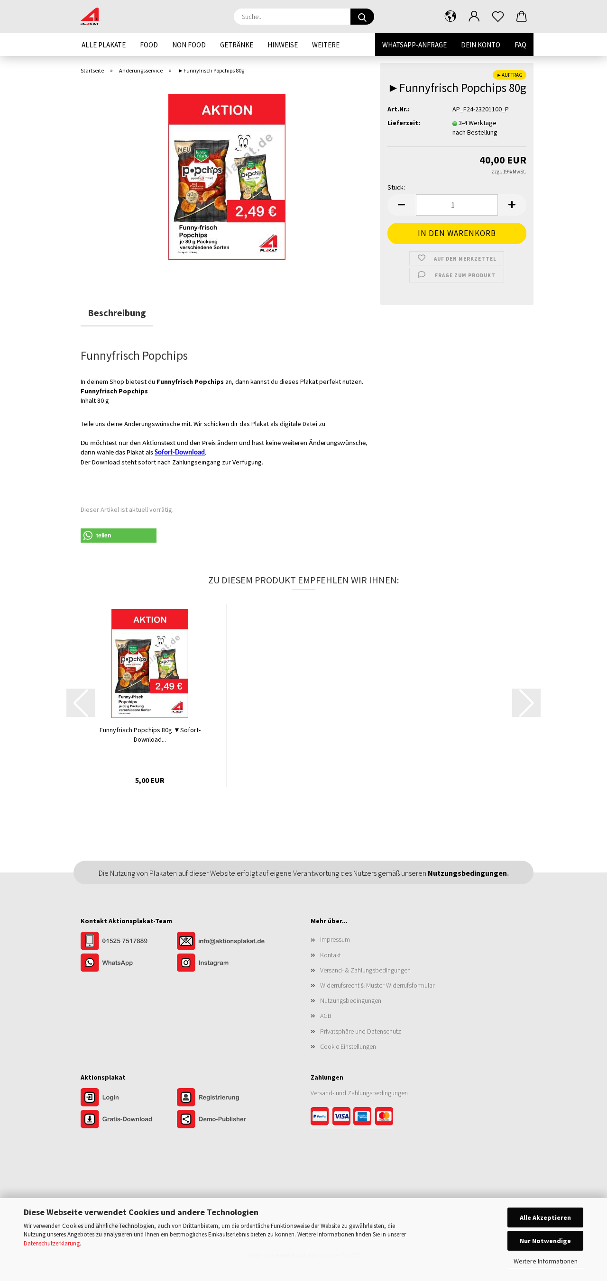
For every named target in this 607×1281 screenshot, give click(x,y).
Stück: (396, 187)
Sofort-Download (180, 452)
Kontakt (330, 955)
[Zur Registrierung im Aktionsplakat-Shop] (224, 1098)
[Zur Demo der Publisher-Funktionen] (224, 1120)
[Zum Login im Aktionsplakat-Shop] (129, 1098)
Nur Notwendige (545, 1240)
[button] (450, 16)
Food (149, 44)
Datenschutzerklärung (52, 1243)
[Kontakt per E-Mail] (224, 942)
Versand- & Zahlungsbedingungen (365, 970)
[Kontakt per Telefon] (129, 942)
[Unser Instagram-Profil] (224, 964)
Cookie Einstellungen (348, 1046)
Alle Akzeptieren (545, 1217)
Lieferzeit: (403, 122)
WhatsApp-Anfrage (414, 44)
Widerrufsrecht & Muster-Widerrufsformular (377, 985)
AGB (325, 1015)
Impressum (335, 939)
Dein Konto (480, 44)
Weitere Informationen (546, 1261)
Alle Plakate (104, 44)
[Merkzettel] (498, 16)
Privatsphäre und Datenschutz (360, 1031)
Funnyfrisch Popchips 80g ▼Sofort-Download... (150, 735)
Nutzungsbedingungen (350, 1000)
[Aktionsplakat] (93, 16)
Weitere (326, 44)
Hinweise (282, 44)
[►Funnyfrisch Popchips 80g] (226, 176)
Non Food (189, 44)
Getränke (236, 44)
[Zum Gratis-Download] (129, 1120)
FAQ (520, 44)
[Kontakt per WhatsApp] (129, 964)
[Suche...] (362, 17)
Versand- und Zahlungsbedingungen (359, 1093)
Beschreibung (117, 312)
